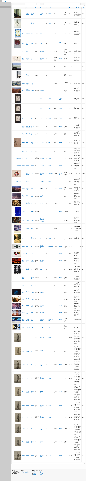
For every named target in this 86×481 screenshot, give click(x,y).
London (41, 142)
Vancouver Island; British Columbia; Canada (42, 246)
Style (60, 7)
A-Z (40, 472)
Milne (32, 188)
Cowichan (50, 246)
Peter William (32, 143)
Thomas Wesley (32, 84)
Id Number (70, 7)
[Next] (84, 5)
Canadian (50, 13)
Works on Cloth (23, 13)
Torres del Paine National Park (42, 219)
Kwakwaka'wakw (51, 173)
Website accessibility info (25, 471)
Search (41, 471)
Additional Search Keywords (77, 7)
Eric (31, 59)
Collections (23, 7)
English (49, 142)
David (32, 269)
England (43, 142)
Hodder (32, 42)
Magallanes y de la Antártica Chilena (42, 221)
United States (42, 90)
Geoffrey (32, 43)
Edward (32, 320)
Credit (64, 7)
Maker (33, 7)
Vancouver (41, 172)
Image (16, 7)
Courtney (32, 90)
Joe (31, 246)
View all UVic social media (35, 475)
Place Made (41, 7)
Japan (41, 98)
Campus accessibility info (25, 472)
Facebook (34, 471)
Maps (41, 474)
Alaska (41, 195)
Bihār (40, 203)
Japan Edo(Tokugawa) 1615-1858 (60, 98)
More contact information (15, 478)
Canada (41, 14)
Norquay (32, 211)
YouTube (34, 473)
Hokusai (32, 98)
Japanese (50, 98)
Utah (40, 188)
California (41, 291)
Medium (56, 7)
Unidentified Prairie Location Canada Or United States (42, 261)
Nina (31, 127)
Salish (49, 51)
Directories (41, 473)
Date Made (46, 7)
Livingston (32, 173)
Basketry (23, 51)
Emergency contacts (53, 479)
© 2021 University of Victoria (43, 479)
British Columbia (42, 13)
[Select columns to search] (13, 4)
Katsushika (32, 108)
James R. (32, 33)
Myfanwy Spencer (32, 14)
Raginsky (32, 126)
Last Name (83, 7)
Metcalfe (32, 58)
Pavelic (32, 12)
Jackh (32, 253)
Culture (51, 7)
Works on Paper (23, 23)
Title (28, 7)
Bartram (32, 228)
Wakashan (51, 51)
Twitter (34, 472)
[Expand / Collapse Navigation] (1, 1)
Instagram (34, 474)
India (42, 203)
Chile (43, 221)
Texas (41, 305)
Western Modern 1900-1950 (60, 43)
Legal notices (49, 479)
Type (36, 7)
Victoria (41, 12)
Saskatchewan (42, 312)
